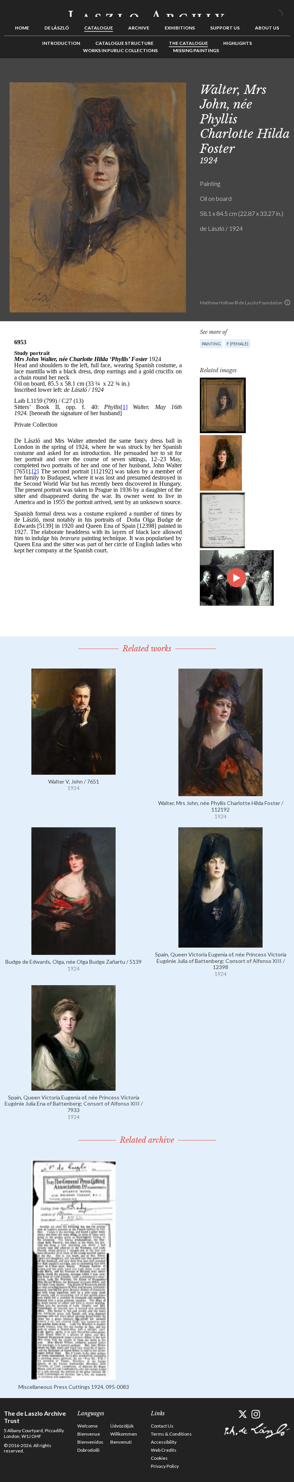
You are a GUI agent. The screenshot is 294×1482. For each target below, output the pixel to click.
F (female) (237, 343)
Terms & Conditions (171, 1434)
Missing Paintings (196, 50)
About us (267, 28)
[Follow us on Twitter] (242, 1414)
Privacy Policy (165, 1466)
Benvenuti (121, 1442)
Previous (260, 75)
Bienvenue (88, 1434)
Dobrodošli (88, 1450)
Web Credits (163, 1450)
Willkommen (123, 1434)
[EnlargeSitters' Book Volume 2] (222, 520)
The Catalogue (188, 43)
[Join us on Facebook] (229, 1414)
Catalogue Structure (124, 43)
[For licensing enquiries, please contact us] (287, 302)
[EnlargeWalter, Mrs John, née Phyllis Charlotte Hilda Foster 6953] (223, 405)
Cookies (159, 1458)
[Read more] (73, 771)
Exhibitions (180, 28)
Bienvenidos (90, 1442)
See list (272, 75)
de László (56, 28)
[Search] (284, 10)
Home (22, 28)
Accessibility (163, 1442)
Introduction (61, 43)
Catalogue (98, 28)
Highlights (237, 43)
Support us (225, 28)
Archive (138, 28)
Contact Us (162, 1426)
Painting (211, 343)
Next (284, 75)
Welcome (87, 1426)
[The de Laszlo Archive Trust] (147, 10)
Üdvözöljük (122, 1426)
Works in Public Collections (120, 50)
